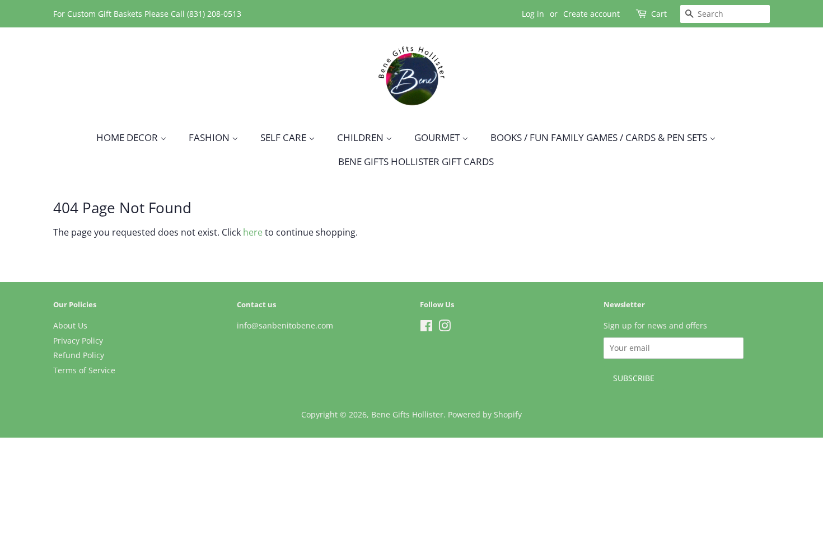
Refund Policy (78, 355)
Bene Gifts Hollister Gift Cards (416, 161)
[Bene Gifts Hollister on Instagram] (444, 327)
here (253, 232)
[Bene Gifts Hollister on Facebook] (426, 327)
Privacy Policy (78, 340)
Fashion (210, 137)
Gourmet (438, 137)
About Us (70, 325)
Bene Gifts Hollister (407, 414)
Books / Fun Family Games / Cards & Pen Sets (599, 137)
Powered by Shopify (485, 414)
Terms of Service (84, 370)
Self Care (284, 137)
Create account (591, 13)
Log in (533, 13)
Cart (659, 13)
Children (361, 137)
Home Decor (128, 137)
